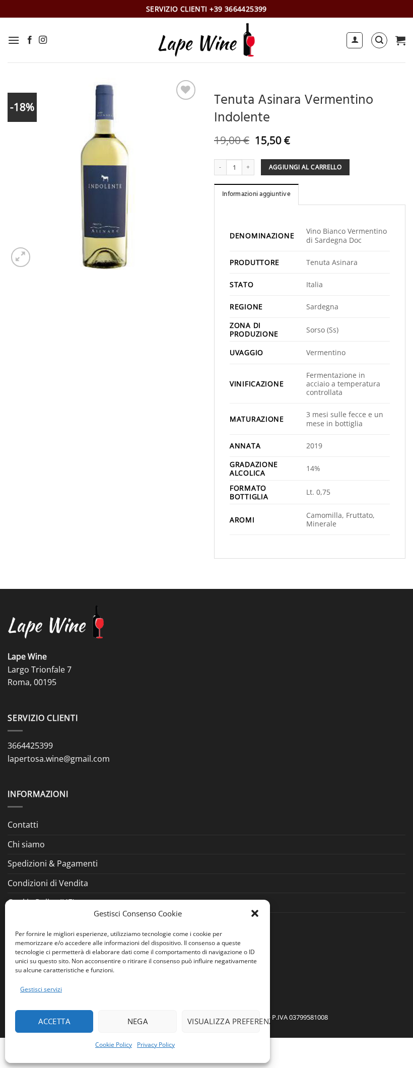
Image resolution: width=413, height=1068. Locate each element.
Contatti (23, 824)
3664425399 (30, 745)
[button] (255, 913)
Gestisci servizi (41, 989)
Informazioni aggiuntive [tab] (256, 195)
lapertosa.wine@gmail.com (59, 758)
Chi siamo (26, 844)
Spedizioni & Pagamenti (53, 863)
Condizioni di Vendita (48, 883)
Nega (137, 1021)
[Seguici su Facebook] (30, 40)
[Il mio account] (355, 40)
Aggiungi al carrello (305, 167)
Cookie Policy (113, 1044)
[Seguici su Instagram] (43, 40)
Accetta (54, 1021)
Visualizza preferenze (223, 1021)
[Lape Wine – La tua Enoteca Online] (206, 40)
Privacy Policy (156, 1044)
